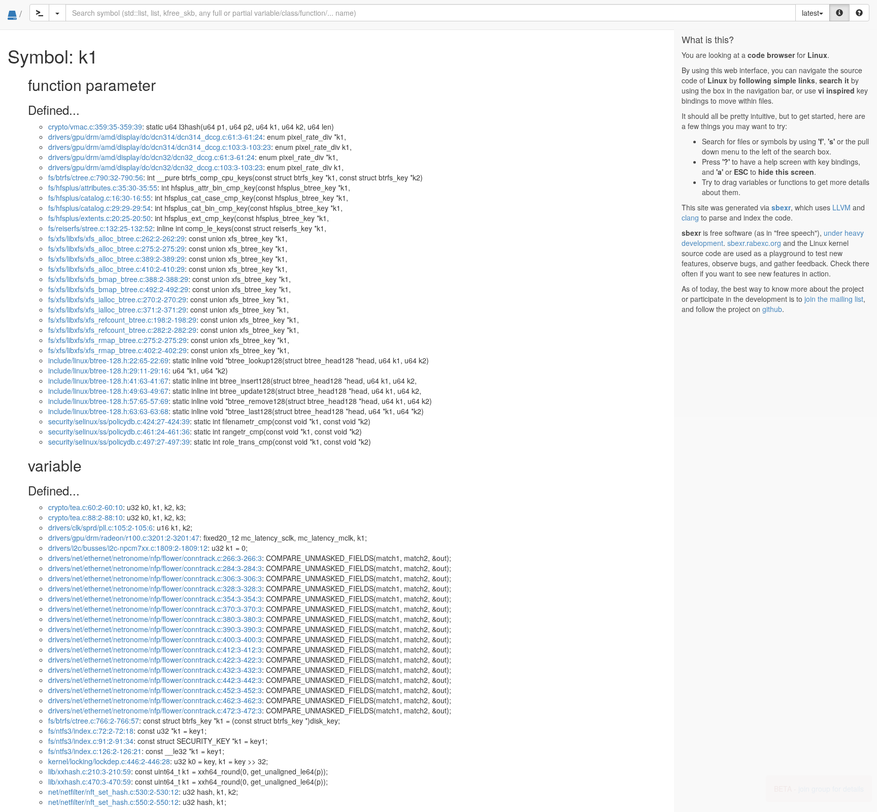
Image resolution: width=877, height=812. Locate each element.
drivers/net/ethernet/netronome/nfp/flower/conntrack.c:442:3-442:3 (155, 680)
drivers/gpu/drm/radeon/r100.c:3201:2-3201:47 (123, 538)
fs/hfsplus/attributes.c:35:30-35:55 (102, 187)
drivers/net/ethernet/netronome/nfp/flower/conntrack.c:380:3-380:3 (155, 619)
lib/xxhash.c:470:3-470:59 (89, 781)
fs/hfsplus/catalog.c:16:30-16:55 (99, 198)
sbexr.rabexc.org (754, 243)
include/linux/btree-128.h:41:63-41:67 (108, 381)
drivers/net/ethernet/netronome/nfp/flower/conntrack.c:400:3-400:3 (155, 639)
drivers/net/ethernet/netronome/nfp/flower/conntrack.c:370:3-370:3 (155, 609)
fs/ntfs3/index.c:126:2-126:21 (95, 751)
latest (810, 13)
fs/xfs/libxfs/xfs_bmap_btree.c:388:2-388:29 (118, 279)
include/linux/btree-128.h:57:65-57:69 (108, 401)
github (772, 309)
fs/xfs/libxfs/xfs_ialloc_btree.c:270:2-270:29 (117, 299)
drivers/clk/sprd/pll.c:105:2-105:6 (100, 527)
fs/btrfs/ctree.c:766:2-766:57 (93, 720)
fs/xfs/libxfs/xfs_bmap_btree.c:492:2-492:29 (118, 289)
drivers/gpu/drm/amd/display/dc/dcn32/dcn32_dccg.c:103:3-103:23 (155, 167)
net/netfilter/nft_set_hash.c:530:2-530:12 (113, 792)
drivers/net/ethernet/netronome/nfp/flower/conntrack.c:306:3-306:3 (155, 578)
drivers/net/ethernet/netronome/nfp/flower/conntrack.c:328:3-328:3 (155, 588)
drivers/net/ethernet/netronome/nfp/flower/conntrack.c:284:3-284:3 (155, 568)
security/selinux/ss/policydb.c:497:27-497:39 (119, 441)
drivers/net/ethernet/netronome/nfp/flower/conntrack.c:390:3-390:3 (155, 629)
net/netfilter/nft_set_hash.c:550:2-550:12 (113, 802)
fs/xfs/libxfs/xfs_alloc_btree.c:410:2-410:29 (116, 269)
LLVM (841, 207)
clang (690, 217)
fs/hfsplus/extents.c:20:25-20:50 (99, 218)
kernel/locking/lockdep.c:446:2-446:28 (109, 761)
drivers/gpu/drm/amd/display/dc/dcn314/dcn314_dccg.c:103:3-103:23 (159, 147)
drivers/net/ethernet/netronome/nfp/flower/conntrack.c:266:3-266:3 (155, 558)
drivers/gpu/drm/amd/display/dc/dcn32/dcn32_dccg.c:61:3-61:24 (151, 157)
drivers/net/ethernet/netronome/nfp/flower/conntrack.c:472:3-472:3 (155, 710)
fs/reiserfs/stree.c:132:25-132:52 (100, 228)
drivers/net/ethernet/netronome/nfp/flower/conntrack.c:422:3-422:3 (155, 659)
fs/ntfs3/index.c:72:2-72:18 (90, 731)
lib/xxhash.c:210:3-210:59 (89, 771)
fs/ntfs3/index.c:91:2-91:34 (90, 741)
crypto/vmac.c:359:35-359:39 (95, 126)
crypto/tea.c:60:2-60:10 (85, 507)
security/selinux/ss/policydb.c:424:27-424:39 (119, 421)
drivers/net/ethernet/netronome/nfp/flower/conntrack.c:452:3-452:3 (155, 690)
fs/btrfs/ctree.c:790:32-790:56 (95, 177)
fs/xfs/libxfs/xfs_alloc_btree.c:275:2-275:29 (116, 248)
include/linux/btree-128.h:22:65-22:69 (108, 360)
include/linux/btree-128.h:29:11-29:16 (108, 370)
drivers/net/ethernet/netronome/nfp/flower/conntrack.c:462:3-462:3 (155, 700)
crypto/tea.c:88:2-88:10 (85, 517)
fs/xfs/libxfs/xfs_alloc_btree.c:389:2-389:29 (116, 259)
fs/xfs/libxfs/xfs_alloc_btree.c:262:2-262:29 (116, 238)
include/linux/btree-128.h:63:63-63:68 (108, 411)
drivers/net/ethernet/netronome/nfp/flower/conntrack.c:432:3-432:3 (155, 670)
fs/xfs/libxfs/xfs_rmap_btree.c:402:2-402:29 (117, 350)
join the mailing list (833, 299)
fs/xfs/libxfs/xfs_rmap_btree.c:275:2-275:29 (117, 340)
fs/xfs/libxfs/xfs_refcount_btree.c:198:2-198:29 (122, 320)
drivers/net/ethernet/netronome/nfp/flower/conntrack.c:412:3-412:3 (155, 649)
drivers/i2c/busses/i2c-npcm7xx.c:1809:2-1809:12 (128, 548)
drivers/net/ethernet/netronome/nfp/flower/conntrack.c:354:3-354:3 (155, 599)
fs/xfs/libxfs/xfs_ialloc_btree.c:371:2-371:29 (117, 309)
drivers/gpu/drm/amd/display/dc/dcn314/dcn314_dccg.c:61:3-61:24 (155, 137)
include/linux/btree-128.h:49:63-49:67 (108, 391)
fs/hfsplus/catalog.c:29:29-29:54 (99, 208)
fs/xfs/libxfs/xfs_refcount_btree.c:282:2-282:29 (122, 330)
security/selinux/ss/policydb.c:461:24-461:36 (119, 431)
